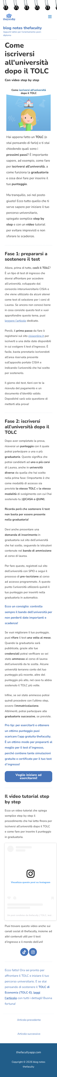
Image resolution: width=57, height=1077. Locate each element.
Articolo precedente (29, 1020)
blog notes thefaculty (22, 27)
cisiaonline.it (36, 336)
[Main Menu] (50, 17)
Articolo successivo (28, 1033)
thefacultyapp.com (28, 1052)
